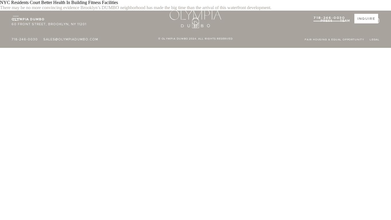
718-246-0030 (329, 17)
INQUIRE (366, 18)
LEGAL (375, 39)
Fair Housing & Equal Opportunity (334, 39)
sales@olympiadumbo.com (70, 39)
